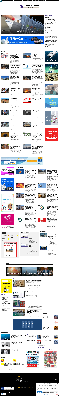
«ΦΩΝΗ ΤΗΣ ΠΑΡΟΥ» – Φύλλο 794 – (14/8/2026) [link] (33, 236)
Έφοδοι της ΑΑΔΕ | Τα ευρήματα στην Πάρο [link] (33, 292)
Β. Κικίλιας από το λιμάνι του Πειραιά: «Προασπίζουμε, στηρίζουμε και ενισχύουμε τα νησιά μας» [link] (51, 31)
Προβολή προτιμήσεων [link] (53, 392)
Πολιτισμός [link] (2, 339)
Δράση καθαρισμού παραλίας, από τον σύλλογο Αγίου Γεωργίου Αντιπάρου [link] (52, 248)
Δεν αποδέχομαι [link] (46, 392)
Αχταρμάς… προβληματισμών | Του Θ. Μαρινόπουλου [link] (48, 316)
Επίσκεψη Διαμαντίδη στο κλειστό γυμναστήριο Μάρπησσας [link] (46, 336)
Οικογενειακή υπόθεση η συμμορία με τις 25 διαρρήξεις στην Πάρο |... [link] (15, 66)
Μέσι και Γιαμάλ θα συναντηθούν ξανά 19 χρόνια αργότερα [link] (30, 341)
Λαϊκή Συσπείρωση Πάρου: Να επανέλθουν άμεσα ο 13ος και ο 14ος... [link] (37, 100)
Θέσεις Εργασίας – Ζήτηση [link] (4, 235)
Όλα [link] (51, 17)
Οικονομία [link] (14, 286)
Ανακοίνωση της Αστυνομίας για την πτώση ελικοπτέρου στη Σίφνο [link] (30, 195)
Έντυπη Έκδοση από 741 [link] (24, 237)
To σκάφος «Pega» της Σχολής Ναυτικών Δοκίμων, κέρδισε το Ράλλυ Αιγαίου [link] (30, 336)
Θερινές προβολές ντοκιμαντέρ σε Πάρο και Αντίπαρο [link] (17, 336)
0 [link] (57, 174)
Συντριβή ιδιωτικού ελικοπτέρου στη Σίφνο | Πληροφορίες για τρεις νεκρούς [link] (29, 208)
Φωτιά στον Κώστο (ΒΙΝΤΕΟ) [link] (36, 89)
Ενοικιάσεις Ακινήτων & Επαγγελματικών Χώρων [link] (13, 236)
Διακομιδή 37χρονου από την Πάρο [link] (37, 55)
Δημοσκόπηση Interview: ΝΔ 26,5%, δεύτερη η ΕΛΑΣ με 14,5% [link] (50, 23)
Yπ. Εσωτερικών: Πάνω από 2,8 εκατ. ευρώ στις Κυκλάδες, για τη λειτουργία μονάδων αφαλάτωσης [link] (51, 37)
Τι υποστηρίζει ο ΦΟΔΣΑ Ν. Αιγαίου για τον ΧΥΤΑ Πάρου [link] (30, 219)
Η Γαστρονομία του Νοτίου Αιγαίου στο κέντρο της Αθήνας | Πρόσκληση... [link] (52, 195)
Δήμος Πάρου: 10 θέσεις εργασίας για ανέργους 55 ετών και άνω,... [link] (15, 77)
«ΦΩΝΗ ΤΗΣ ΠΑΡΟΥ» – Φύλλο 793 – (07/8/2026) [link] (33, 245)
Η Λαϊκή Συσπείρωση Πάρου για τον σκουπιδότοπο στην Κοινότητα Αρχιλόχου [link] (51, 20)
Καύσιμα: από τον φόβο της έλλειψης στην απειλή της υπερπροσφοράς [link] (29, 274)
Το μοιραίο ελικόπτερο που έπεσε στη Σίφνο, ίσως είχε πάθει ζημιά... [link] (52, 185)
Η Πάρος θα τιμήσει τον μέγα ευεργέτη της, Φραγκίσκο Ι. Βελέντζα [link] (36, 111)
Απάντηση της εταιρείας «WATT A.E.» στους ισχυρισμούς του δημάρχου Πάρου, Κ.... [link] (37, 135)
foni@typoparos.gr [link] (19, 387)
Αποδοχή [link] (39, 392)
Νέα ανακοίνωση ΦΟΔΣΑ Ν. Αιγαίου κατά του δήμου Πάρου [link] (52, 207)
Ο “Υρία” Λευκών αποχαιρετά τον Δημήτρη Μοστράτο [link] (15, 146)
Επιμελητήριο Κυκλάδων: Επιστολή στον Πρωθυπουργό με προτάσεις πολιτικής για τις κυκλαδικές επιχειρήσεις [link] (34, 281)
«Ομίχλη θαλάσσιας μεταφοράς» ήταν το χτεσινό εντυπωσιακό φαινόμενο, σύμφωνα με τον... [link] (37, 147)
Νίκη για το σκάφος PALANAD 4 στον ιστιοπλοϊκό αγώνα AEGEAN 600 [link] (47, 341)
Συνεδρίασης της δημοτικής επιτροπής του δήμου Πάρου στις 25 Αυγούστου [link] (37, 124)
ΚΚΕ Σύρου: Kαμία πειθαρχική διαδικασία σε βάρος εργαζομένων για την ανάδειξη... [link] (52, 220)
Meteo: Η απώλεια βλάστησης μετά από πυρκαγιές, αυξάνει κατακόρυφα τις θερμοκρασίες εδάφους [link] (50, 27)
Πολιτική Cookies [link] (46, 394)
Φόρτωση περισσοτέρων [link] (29, 253)
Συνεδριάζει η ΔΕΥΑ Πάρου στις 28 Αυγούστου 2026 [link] (50, 45)
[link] (1, 1)
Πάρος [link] (2, 53)
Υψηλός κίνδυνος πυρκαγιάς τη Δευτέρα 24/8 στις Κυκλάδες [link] (30, 171)
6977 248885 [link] (18, 386)
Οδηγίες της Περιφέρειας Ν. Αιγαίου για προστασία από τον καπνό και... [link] (30, 185)
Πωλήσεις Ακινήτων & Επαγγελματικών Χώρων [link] (4, 239)
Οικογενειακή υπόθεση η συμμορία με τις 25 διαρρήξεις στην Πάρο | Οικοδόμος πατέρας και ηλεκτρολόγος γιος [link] (51, 41)
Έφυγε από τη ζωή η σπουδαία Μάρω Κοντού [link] (17, 343)
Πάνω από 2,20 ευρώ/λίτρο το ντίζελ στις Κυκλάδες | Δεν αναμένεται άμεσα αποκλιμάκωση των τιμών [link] (33, 302)
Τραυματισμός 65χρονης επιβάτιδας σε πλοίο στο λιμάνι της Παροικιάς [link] (15, 89)
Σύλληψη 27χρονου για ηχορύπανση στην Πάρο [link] (14, 123)
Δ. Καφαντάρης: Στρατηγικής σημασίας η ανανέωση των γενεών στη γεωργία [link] (45, 274)
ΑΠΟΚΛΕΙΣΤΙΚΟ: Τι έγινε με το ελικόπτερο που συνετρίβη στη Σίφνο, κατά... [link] (15, 100)
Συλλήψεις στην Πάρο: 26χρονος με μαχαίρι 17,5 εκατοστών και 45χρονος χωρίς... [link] (15, 112)
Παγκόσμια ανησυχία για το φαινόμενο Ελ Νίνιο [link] (14, 274)
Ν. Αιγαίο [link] (17, 169)
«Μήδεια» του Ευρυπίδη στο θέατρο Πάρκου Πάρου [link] (17, 350)
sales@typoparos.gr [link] (30, 387)
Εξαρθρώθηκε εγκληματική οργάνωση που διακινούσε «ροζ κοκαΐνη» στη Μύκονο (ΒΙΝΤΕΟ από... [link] (52, 172)
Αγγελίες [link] (2, 361)
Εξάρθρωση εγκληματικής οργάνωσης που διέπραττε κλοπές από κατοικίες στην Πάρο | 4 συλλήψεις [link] (20, 365)
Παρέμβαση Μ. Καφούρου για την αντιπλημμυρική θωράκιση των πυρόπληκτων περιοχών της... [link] (15, 135)
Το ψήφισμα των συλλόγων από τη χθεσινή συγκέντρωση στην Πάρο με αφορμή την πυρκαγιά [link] (48, 327)
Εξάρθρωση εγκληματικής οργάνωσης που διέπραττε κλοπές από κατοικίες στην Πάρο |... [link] (37, 78)
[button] (57, 383)
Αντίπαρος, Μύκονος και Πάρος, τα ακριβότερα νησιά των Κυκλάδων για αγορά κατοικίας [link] (33, 311)
